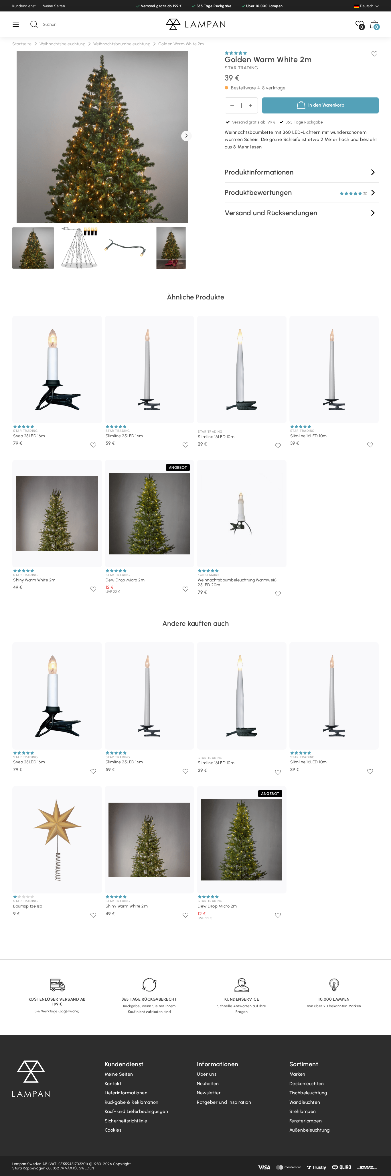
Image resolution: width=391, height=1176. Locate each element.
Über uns (206, 1074)
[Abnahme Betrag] (253, 105)
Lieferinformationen (126, 1092)
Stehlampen (302, 1111)
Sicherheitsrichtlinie (126, 1121)
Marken (297, 1074)
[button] (186, 136)
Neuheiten (208, 1083)
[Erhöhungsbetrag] (229, 105)
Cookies (113, 1130)
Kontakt (113, 1083)
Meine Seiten (54, 6)
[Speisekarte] (18, 24)
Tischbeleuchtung (308, 1092)
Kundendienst (23, 6)
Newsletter (209, 1092)
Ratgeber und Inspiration (224, 1102)
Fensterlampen (305, 1121)
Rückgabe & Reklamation (132, 1102)
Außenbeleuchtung (309, 1130)
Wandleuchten (304, 1102)
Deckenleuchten (306, 1083)
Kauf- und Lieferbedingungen (136, 1111)
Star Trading (241, 67)
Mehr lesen (250, 147)
